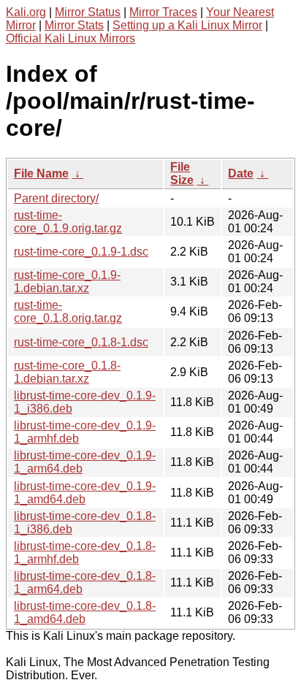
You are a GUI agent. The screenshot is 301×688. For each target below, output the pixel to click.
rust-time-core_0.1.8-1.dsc (81, 342)
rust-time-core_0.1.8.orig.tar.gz (68, 311)
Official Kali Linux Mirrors (70, 38)
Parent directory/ (56, 198)
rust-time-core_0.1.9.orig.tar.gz (68, 221)
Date (241, 173)
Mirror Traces (163, 12)
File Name (41, 173)
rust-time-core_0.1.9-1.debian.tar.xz (67, 281)
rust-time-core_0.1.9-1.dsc (81, 251)
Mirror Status (88, 12)
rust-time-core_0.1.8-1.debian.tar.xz (67, 372)
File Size (182, 173)
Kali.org (26, 12)
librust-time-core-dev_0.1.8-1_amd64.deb (85, 612)
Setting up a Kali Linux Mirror (187, 25)
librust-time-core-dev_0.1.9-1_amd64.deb (85, 492)
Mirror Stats (74, 25)
